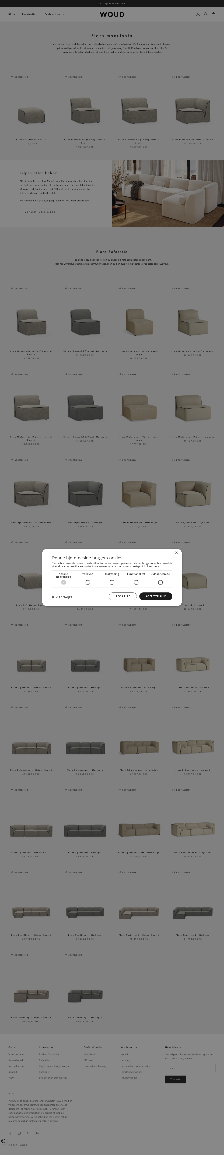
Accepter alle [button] (156, 596)
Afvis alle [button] (123, 596)
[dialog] (112, 577)
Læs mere (153, 566)
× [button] (176, 552)
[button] (62, 597)
